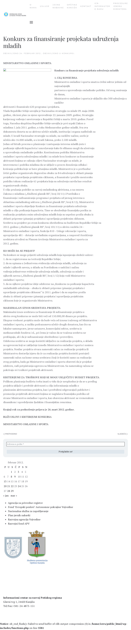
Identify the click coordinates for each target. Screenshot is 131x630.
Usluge (44, 6)
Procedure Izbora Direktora (120, 6)
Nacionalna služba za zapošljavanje (28, 511)
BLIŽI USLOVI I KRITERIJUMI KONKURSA (27, 417)
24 (19, 486)
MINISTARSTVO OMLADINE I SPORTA (25, 424)
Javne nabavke (58, 6)
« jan (6, 495)
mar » (14, 495)
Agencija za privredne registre (25, 503)
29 (12, 491)
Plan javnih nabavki (19, 515)
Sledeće (122, 434)
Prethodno (11, 434)
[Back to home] (16, 14)
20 (5, 486)
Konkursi (68, 53)
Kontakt (85, 6)
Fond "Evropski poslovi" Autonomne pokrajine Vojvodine (40, 507)
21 (8, 486)
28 (8, 491)
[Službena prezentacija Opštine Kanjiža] (37, 546)
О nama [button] (33, 6)
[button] (31, 22)
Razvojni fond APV (19, 523)
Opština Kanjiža (72, 6)
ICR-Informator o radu (102, 6)
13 (5, 481)
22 (12, 486)
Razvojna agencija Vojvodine (24, 519)
